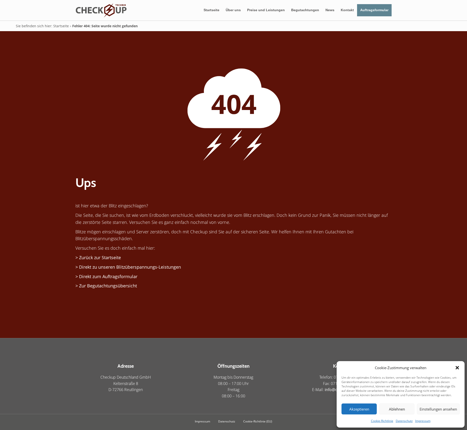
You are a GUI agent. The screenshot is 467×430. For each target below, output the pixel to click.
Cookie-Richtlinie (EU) (257, 421)
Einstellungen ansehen (438, 409)
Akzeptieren (359, 409)
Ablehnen (397, 409)
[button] (457, 367)
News (329, 10)
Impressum (423, 421)
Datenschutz (404, 421)
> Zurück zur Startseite (98, 257)
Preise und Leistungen (266, 10)
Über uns (233, 10)
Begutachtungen (305, 10)
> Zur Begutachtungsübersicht (106, 286)
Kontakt (347, 10)
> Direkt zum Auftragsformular (106, 276)
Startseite (211, 10)
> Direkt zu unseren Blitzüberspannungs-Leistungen (128, 267)
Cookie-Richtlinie (382, 421)
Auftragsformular (374, 10)
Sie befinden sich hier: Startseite (42, 26)
